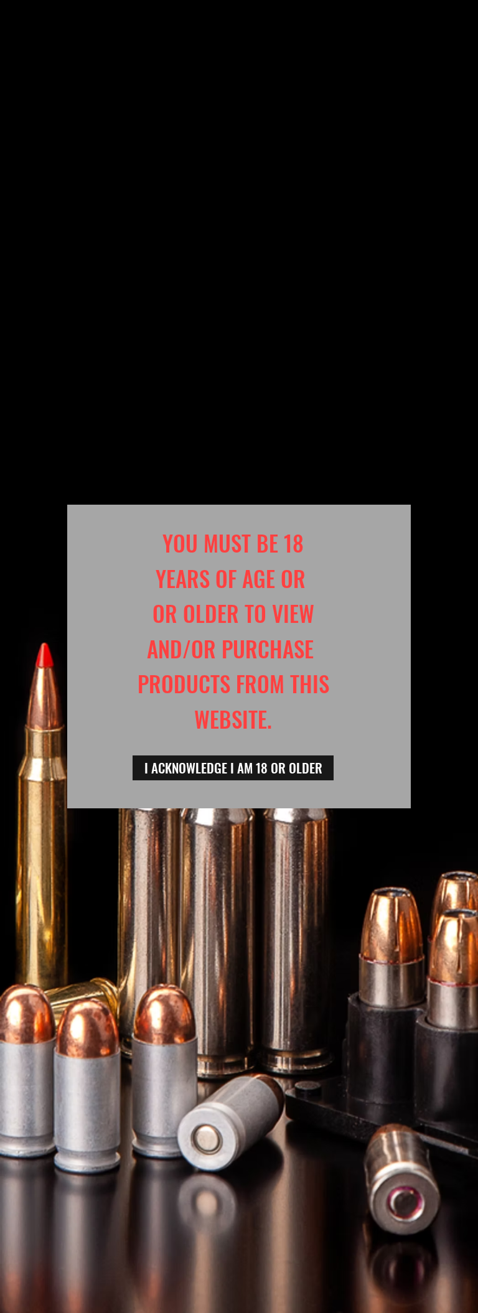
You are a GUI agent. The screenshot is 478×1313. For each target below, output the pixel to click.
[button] (233, 767)
